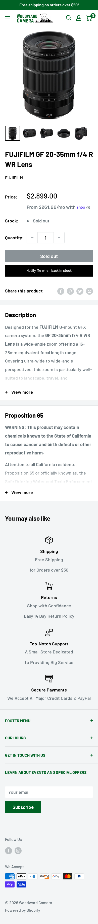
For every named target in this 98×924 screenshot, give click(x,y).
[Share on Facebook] (60, 291)
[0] (89, 18)
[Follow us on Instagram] (18, 850)
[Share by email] (89, 291)
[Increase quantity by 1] (59, 237)
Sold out (49, 256)
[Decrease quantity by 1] (32, 237)
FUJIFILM (14, 177)
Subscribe (23, 807)
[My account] (78, 18)
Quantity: (14, 237)
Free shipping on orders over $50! (49, 4)
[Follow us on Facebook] (8, 850)
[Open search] (69, 18)
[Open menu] (7, 18)
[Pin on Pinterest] (70, 291)
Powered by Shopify (22, 910)
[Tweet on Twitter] (79, 291)
